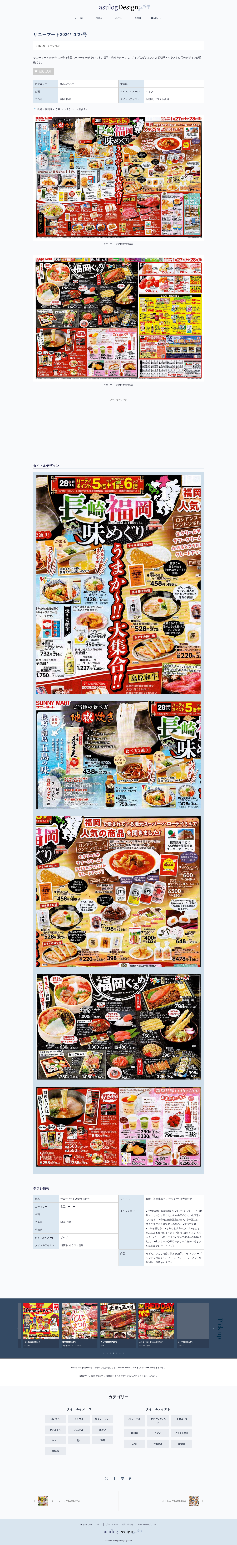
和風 (21, 1345)
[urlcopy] (130, 1478)
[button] (15, 1329)
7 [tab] (123, 1353)
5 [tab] (116, 1353)
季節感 (99, 18)
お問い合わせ (127, 1524)
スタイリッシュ (186, 1345)
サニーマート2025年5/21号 (146, 1342)
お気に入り (45, 71)
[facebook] (114, 1478)
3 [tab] (110, 1353)
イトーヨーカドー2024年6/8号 (185, 1342)
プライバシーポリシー (147, 1524)
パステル (138, 1345)
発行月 (138, 18)
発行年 (118, 18)
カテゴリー (80, 18)
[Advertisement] (75, 427)
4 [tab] (113, 1353)
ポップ (145, 1345)
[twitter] (106, 1478)
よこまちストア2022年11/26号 (70, 1342)
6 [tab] (120, 1353)
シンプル (61, 1345)
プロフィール (112, 1524)
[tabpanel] (37, 1325)
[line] (122, 1478)
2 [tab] (107, 1353)
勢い (67, 1345)
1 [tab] (103, 1353)
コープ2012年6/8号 (104, 1342)
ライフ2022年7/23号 (28, 1342)
